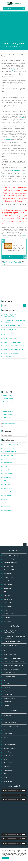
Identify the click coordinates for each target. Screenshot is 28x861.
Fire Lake (6, 705)
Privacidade (7, 506)
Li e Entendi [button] (5, 858)
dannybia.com (6, 408)
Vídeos (6, 481)
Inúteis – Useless (8, 503)
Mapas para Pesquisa (10, 744)
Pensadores (7, 766)
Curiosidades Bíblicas (10, 459)
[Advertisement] (14, 27)
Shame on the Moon (9, 698)
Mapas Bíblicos (8, 470)
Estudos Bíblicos (8, 466)
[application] (14, 790)
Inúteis (6, 737)
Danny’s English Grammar (11, 444)
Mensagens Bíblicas (10, 46)
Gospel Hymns (8, 473)
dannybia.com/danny (8, 411)
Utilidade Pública (8, 781)
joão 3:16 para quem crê (16, 262)
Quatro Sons (7, 680)
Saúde (5, 777)
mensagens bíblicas (11, 264)
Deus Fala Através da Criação (12, 326)
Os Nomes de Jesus (9, 676)
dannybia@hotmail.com (9, 427)
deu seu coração (16, 170)
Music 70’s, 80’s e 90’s (10, 338)
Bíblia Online (7, 477)
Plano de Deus (8, 770)
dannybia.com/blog (7, 417)
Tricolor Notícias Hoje (8, 401)
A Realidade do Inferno (10, 451)
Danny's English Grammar (11, 726)
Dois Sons (6, 683)
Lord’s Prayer (7, 484)
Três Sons (7, 687)
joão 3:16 (9, 262)
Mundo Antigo (8, 488)
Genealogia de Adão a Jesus (11, 353)
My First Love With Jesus (11, 329)
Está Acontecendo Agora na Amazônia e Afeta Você (14, 321)
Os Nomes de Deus (9, 357)
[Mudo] (20, 790)
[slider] (24, 790)
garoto (13, 70)
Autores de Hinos (9, 492)
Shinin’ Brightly (8, 702)
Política (6, 774)
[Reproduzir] (3, 790)
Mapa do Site (7, 510)
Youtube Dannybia (7, 395)
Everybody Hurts (8, 691)
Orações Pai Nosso (9, 763)
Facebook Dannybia (8, 398)
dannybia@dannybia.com (9, 423)
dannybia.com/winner (8, 414)
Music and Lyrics (8, 755)
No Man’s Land (8, 694)
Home (2, 46)
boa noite (8, 139)
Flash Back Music (8, 495)
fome (23, 117)
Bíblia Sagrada (8, 462)
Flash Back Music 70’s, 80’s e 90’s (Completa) (13, 334)
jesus (5, 262)
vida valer (16, 183)
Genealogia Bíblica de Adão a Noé (13, 349)
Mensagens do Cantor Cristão (12, 342)
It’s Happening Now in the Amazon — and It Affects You (14, 315)
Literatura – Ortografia (10, 448)
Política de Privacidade (17, 856)
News (5, 499)
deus (2, 262)
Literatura (7, 741)
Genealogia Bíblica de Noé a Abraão (14, 346)
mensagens (3, 264)
